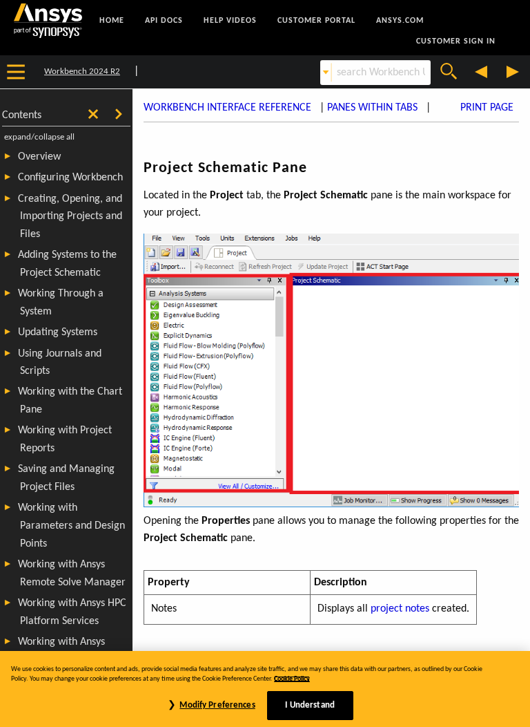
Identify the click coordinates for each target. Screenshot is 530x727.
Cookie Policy (292, 679)
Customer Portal (316, 21)
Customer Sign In (455, 41)
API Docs (164, 21)
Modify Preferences (217, 705)
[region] (265, 689)
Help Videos (230, 21)
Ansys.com (400, 21)
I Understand (310, 705)
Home (111, 21)
